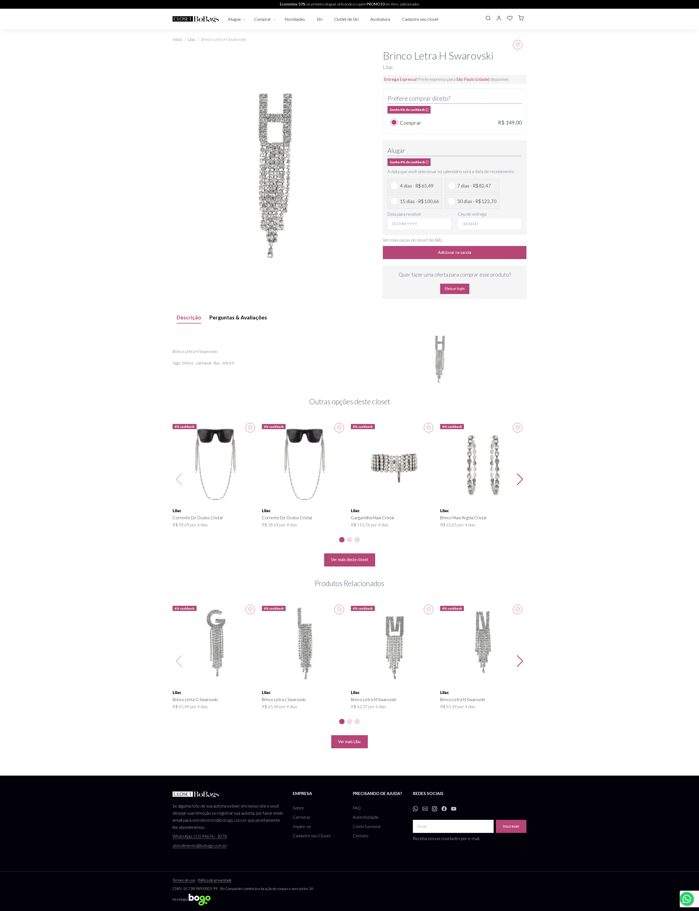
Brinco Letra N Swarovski (462, 699)
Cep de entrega (472, 214)
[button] (487, 19)
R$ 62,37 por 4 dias (368, 706)
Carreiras (301, 817)
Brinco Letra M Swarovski (373, 699)
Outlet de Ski (346, 19)
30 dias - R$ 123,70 (476, 201)
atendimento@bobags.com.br (219, 820)
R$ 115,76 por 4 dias (370, 524)
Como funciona (366, 826)
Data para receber (404, 214)
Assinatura (380, 19)
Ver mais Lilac (349, 741)
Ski (320, 19)
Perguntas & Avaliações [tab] (238, 317)
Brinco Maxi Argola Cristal (463, 517)
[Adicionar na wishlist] (517, 44)
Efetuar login (455, 288)
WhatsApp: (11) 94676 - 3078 (200, 836)
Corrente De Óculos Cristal (198, 517)
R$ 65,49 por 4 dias (190, 706)
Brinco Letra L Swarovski (284, 699)
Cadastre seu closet (420, 19)
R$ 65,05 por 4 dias (457, 524)
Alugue (234, 19)
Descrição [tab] (189, 317)
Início (177, 39)
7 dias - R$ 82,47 (474, 186)
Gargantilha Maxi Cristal (372, 517)
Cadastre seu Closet (312, 835)
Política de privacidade (215, 880)
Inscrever (511, 826)
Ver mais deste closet (349, 559)
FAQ (357, 807)
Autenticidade (366, 817)
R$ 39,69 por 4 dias (190, 524)
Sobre (298, 807)
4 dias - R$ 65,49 (417, 186)
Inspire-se (302, 826)
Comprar (262, 19)
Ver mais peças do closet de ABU (412, 240)
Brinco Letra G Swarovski (195, 699)
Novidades (295, 19)
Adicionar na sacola (454, 252)
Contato (360, 835)
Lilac (192, 39)
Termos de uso (184, 880)
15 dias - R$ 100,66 (419, 201)
